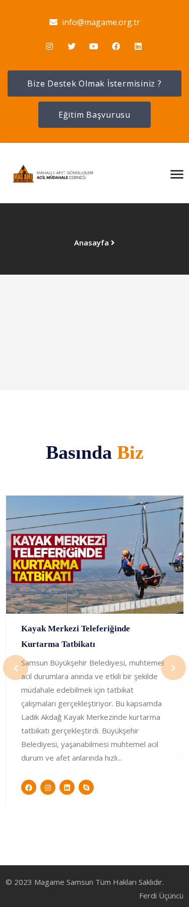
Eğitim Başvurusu (94, 114)
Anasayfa (91, 242)
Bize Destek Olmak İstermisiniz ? (94, 83)
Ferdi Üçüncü (161, 895)
